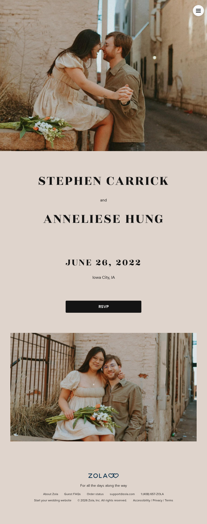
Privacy (157, 500)
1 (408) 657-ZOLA (152, 494)
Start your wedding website (52, 500)
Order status (95, 494)
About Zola (50, 494)
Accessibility (141, 500)
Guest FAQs (72, 494)
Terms (169, 500)
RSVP (103, 306)
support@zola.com (122, 494)
